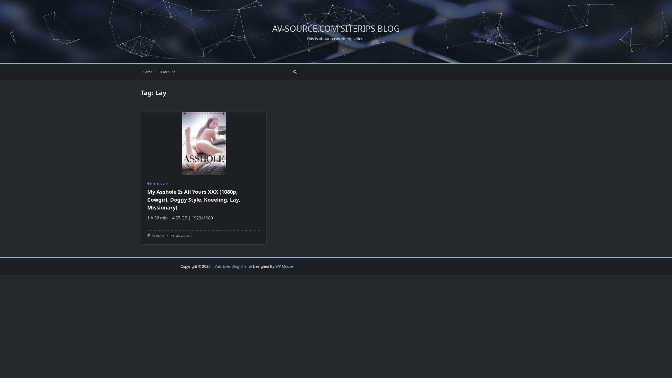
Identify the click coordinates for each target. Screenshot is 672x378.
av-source (158, 236)
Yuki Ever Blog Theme (233, 266)
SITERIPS (163, 72)
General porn (157, 183)
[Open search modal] (295, 72)
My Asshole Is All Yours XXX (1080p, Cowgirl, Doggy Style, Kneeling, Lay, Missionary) (193, 199)
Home (147, 72)
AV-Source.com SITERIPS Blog (336, 28)
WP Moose (284, 266)
